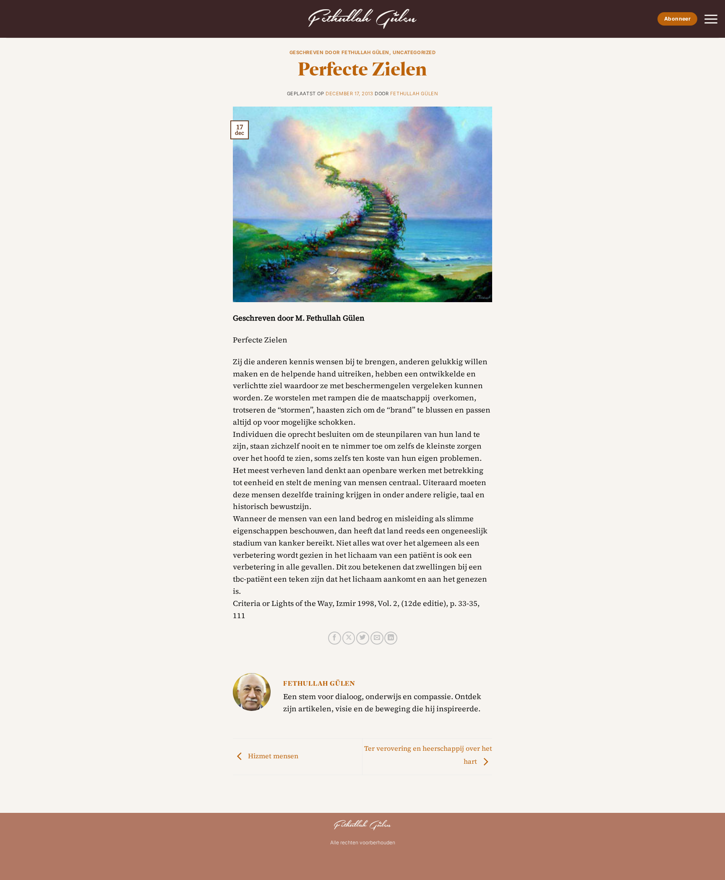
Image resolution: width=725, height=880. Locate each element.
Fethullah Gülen (414, 94)
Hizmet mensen (272, 755)
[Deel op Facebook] (334, 638)
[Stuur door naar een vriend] (376, 638)
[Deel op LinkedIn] (390, 638)
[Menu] (711, 19)
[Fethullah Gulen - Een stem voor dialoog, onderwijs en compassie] (362, 19)
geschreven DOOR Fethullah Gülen (339, 52)
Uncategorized (414, 52)
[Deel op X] (348, 638)
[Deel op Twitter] (362, 638)
